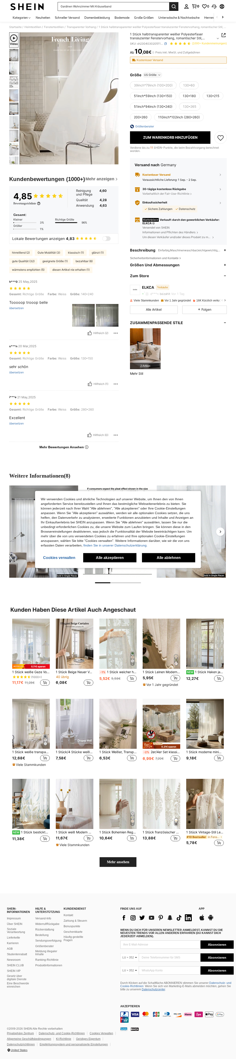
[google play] (210, 919)
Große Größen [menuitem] (144, 17)
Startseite (15, 27)
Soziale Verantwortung (16, 930)
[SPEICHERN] (220, 137)
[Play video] (69, 98)
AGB (10, 948)
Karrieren (13, 943)
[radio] (153, 85)
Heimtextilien (32, 27)
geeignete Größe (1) (55, 261)
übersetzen (16, 308)
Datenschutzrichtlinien (21, 1044)
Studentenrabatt (17, 954)
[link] (195, 6)
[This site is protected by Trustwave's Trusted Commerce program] (123, 1029)
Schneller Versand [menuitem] (67, 17)
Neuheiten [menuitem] (43, 17)
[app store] (202, 919)
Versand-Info (43, 918)
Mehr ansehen (118, 862)
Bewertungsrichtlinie (24, 203)
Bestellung (42, 935)
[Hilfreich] (89, 333)
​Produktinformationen (48, 965)
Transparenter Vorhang (81, 27)
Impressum (14, 918)
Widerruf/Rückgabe (47, 924)
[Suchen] (173, 6)
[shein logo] (27, 6)
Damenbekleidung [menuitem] (97, 17)
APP (201, 908)
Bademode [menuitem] (122, 17)
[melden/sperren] (115, 333)
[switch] (106, 238)
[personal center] (186, 6)
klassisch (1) (76, 252)
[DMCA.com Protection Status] (135, 1029)
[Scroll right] (222, 17)
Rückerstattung (44, 929)
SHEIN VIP (14, 971)
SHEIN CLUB (15, 965)
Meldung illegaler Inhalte (46, 953)
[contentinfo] (177, 1017)
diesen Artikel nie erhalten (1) (71, 269)
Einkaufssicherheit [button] (154, 202)
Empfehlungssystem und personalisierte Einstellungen (74, 1044)
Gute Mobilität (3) (49, 252)
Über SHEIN (14, 924)
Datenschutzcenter (153, 989)
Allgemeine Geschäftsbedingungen (29, 1039)
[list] (157, 917)
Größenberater (44, 946)
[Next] (220, 532)
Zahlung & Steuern (75, 920)
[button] (214, 6)
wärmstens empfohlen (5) (28, 269)
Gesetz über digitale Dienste (17, 977)
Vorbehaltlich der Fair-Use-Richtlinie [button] (165, 193)
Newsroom (14, 959)
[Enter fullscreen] (114, 161)
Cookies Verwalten (101, 1033)
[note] (31, 666)
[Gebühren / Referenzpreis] (153, 52)
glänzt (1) (98, 252)
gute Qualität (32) (23, 261)
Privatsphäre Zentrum (20, 1033)
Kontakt (68, 915)
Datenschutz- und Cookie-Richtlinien (62, 1033)
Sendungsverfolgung (48, 940)
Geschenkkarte (73, 931)
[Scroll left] (217, 17)
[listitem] (145, 348)
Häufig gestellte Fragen (73, 938)
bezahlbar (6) (84, 261)
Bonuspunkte (72, 926)
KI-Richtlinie (63, 1039)
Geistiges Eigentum (88, 1039)
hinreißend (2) (21, 252)
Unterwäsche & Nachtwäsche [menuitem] (179, 17)
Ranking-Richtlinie (47, 959)
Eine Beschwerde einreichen (18, 985)
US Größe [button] (150, 75)
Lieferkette (13, 937)
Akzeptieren (130, 1006)
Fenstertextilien (54, 27)
